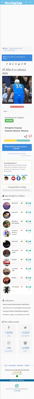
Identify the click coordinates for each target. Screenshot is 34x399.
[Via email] (22, 64)
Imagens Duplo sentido (15, 48)
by (17, 391)
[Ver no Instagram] (16, 64)
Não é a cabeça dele (9, 50)
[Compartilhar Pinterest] (25, 64)
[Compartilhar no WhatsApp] (13, 64)
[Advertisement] (17, 27)
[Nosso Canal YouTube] (19, 64)
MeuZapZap (10, 389)
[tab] (5, 111)
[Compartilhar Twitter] (10, 64)
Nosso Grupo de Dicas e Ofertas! (17, 153)
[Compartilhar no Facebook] (7, 64)
